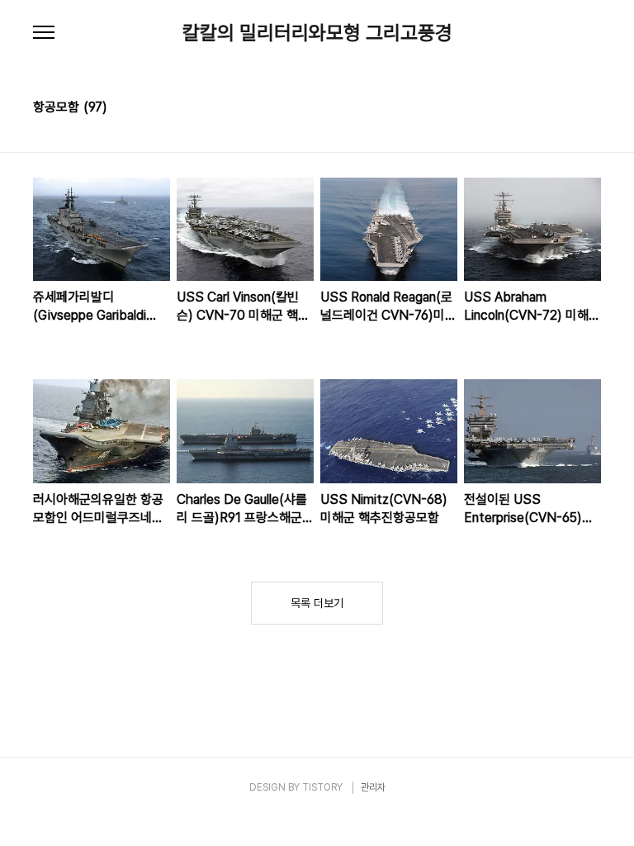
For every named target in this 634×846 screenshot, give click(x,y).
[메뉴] (43, 33)
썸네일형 (568, 109)
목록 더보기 (317, 603)
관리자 (373, 787)
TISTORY (322, 787)
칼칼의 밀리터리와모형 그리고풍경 (317, 33)
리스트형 (591, 109)
